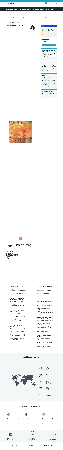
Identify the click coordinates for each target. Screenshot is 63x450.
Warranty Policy (44, 70)
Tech (12, 22)
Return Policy (48, 70)
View (8, 423)
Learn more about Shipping (45, 96)
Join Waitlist (49, 44)
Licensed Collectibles (16, 22)
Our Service (16, 5)
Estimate (54, 56)
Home (6, 22)
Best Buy (10, 22)
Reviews (41, 5)
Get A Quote (47, 5)
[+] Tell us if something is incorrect (52, 99)
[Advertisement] (49, 107)
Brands (27, 5)
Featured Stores (34, 5)
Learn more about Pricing (45, 86)
